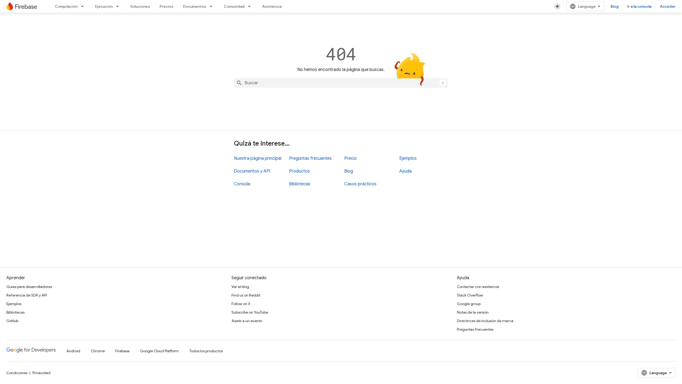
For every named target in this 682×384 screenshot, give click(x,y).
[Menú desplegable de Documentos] (212, 6)
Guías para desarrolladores (29, 286)
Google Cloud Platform (159, 351)
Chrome (98, 351)
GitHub (12, 320)
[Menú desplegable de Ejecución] (119, 6)
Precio (350, 158)
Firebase (122, 351)
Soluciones (140, 6)
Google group (469, 303)
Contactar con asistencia (478, 286)
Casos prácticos (360, 184)
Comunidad (234, 6)
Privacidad (41, 373)
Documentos (194, 6)
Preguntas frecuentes (310, 158)
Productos (299, 171)
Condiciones (16, 373)
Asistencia (272, 6)
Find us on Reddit (246, 295)
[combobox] (341, 83)
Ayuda (405, 171)
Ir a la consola (639, 6)
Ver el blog (240, 286)
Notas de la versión (473, 312)
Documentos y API (252, 171)
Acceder (668, 6)
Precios (166, 6)
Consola (242, 184)
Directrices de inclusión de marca (485, 320)
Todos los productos (206, 351)
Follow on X (241, 303)
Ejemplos (408, 158)
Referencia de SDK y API (26, 295)
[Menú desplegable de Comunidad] (251, 6)
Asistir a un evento (247, 320)
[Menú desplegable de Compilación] (84, 6)
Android (73, 351)
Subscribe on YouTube (250, 312)
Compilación (66, 6)
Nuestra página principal (257, 158)
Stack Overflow (470, 295)
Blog (615, 6)
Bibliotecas (299, 184)
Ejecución (104, 6)
